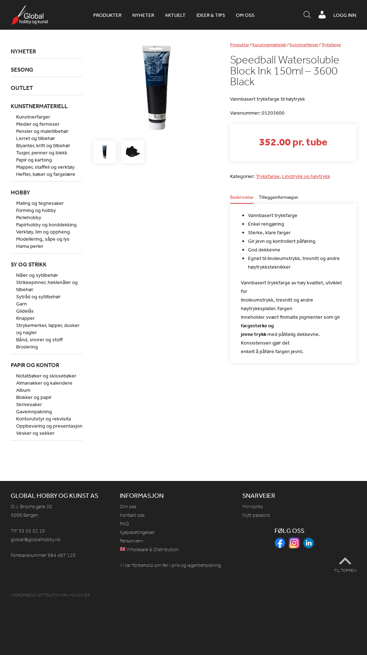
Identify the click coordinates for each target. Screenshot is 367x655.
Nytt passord (256, 515)
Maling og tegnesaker (40, 203)
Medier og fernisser (37, 124)
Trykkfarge (331, 45)
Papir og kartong (34, 159)
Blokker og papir (34, 397)
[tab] (241, 199)
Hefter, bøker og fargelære (45, 174)
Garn (21, 303)
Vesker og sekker (35, 433)
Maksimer (80, 595)
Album (23, 390)
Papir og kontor (35, 365)
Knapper (25, 318)
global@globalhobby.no (36, 539)
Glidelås (25, 311)
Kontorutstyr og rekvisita (43, 418)
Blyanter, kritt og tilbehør (43, 145)
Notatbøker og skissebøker (46, 375)
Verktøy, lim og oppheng (43, 231)
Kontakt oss (132, 515)
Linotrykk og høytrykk (306, 176)
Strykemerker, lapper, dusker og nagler (48, 329)
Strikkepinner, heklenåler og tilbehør (47, 286)
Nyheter (143, 15)
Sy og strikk (29, 264)
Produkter (107, 15)
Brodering (27, 346)
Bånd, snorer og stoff (39, 339)
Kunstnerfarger (304, 45)
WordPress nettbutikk (36, 595)
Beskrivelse (241, 197)
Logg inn (344, 15)
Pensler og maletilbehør (42, 131)
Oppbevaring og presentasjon (49, 426)
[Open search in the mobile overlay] (307, 15)
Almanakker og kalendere (44, 383)
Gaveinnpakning (34, 411)
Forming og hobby (36, 210)
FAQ (124, 524)
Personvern (131, 541)
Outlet (22, 87)
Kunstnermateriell (269, 45)
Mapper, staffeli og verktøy (45, 167)
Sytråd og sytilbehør (38, 296)
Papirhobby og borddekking (46, 224)
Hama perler (29, 246)
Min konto (252, 507)
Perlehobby (28, 217)
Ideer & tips (210, 15)
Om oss (245, 15)
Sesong (22, 69)
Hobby (20, 192)
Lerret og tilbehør (35, 138)
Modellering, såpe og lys (43, 239)
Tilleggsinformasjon (278, 197)
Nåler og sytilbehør (37, 275)
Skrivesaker (29, 404)
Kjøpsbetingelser (137, 532)
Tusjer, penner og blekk (41, 152)
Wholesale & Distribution (151, 549)
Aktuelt (175, 15)
